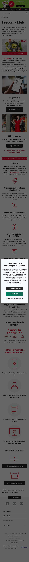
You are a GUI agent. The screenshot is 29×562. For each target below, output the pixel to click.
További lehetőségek (14, 288)
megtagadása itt (18, 298)
